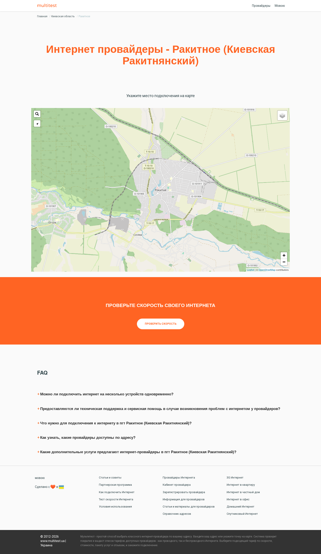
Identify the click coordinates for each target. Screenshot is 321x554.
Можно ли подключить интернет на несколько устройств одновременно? (106, 394)
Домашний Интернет (240, 506)
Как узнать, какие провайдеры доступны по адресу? (87, 438)
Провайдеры (261, 5)
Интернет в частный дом (243, 492)
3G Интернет (235, 477)
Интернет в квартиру (241, 484)
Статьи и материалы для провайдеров (189, 506)
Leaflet (250, 269)
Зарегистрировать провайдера (184, 492)
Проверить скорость (160, 323)
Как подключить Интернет (117, 492)
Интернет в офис (238, 499)
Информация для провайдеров (184, 499)
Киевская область (63, 16)
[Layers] (282, 115)
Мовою (280, 5)
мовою (40, 478)
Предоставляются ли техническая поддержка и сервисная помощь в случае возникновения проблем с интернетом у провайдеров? (160, 409)
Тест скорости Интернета (116, 499)
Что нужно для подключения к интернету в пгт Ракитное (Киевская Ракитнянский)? (116, 423)
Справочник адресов (177, 513)
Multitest (48, 5)
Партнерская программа (115, 484)
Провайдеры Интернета (179, 477)
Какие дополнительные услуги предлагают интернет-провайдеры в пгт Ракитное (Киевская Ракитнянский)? (138, 452)
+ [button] (284, 255)
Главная (42, 16)
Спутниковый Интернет (242, 513)
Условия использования (115, 506)
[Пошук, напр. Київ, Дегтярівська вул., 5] (37, 114)
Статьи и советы (110, 477)
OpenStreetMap (267, 269)
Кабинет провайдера (177, 484)
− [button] (284, 262)
